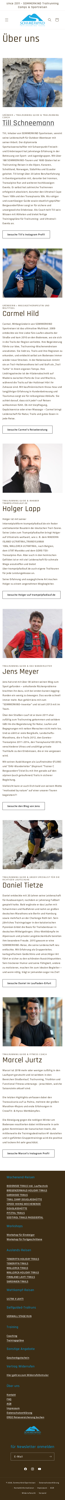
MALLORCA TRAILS (17, 1268)
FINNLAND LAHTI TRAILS (21, 1277)
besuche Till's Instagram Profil (26, 234)
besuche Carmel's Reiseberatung (28, 430)
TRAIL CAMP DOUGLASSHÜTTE (24, 1199)
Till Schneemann (28, 123)
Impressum (13, 1408)
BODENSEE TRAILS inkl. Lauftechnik (27, 1186)
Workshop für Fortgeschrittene (24, 1239)
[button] (6, 20)
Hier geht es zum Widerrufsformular (27, 1375)
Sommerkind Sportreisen (24, 1482)
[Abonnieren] (50, 1456)
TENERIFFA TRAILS (17, 1263)
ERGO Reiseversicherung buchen (25, 1417)
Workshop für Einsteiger (21, 1235)
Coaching (12, 1336)
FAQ (9, 1399)
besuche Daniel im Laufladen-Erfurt (29, 983)
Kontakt (11, 1395)
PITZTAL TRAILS (16, 1213)
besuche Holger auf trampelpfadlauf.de (32, 595)
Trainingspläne (15, 1340)
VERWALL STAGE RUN (19, 1316)
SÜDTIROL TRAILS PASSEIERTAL (25, 1217)
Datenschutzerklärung (19, 1413)
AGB (9, 1404)
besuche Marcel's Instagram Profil (29, 1153)
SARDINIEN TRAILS (17, 1281)
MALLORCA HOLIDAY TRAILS (23, 1272)
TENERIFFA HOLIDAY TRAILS (23, 1259)
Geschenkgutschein (18, 1358)
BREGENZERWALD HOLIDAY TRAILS (27, 1190)
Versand (42, 1493)
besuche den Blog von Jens (24, 806)
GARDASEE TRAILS (17, 1195)
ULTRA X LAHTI (15, 1299)
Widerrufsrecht (29, 1493)
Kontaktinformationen (24, 1487)
